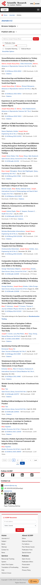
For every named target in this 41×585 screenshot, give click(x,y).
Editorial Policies (27, 541)
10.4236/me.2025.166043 (13, 451)
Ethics (24, 538)
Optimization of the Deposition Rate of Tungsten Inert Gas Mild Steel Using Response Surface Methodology (20, 226)
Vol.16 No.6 (16, 449)
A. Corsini (7, 334)
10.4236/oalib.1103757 (12, 394)
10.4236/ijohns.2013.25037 (13, 196)
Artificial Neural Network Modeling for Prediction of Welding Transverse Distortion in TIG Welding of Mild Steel (20, 281)
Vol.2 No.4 (30, 371)
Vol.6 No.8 (17, 336)
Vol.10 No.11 (14, 234)
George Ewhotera (7, 286)
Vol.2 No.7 (13, 173)
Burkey (16, 188)
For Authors (25, 544)
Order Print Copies (7, 564)
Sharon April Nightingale (25, 171)
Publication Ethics (27, 561)
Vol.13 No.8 (23, 289)
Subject (3, 541)
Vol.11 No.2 (13, 134)
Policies (25, 556)
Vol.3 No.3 (22, 351)
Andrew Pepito (9, 211)
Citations (9, 73)
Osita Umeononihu (26, 63)
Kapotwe (6, 426)
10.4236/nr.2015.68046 (12, 339)
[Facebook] (12, 475)
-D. (11, 108)
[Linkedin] (22, 475)
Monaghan (9, 171)
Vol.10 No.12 (14, 251)
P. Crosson (19, 306)
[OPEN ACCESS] (35, 3)
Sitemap (4, 547)
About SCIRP (27, 535)
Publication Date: (9, 43)
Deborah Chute (26, 188)
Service (4, 556)
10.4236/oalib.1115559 (12, 274)
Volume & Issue (6, 573)
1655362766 (8, 491)
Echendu (7, 369)
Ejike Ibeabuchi (33, 156)
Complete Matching (11, 49)
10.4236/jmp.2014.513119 (13, 311)
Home (5, 15)
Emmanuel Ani (8, 349)
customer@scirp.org (10, 485)
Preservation (26, 564)
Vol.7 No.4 (27, 111)
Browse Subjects (9, 26)
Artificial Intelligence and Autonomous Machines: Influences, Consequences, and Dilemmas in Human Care (20, 206)
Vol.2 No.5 (10, 194)
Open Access (26, 559)
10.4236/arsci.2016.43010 (13, 71)
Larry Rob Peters (18, 334)
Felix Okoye (22, 156)
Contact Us (4, 549)
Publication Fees (27, 549)
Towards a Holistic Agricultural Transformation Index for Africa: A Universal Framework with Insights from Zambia (19, 441)
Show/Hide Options (8, 51)
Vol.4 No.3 (27, 66)
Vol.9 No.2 (27, 88)
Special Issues (26, 552)
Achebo (20, 131)
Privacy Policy (26, 570)
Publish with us (8, 32)
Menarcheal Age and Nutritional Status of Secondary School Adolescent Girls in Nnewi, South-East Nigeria (19, 80)
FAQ (2, 570)
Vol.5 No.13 (22, 309)
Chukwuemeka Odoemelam (10, 249)
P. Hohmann (7, 306)
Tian (5, 389)
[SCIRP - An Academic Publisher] (13, 3)
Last (35, 460)
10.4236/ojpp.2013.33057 (13, 354)
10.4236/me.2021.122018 (13, 431)
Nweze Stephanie (7, 131)
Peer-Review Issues (28, 547)
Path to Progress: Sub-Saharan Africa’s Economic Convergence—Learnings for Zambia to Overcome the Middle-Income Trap (20, 421)
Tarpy (28, 334)
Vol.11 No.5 (23, 158)
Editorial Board (26, 49)
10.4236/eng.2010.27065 (13, 176)
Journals (12, 15)
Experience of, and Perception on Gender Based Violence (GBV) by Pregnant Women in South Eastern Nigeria (20, 103)
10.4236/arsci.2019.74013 (13, 116)
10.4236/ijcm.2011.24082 (13, 376)
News (3, 552)
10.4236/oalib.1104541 (12, 412)
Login (4, 10)
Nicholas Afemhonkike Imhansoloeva (13, 231)
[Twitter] (2, 475)
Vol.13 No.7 (23, 271)
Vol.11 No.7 (9, 214)
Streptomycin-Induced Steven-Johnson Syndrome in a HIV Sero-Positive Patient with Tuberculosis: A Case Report (18, 363)
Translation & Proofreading (9, 567)
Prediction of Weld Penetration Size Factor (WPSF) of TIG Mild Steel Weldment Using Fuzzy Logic (20, 126)
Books (3, 544)
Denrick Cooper (6, 188)
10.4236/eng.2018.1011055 (13, 236)
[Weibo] (31, 475)
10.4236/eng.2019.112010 (13, 136)
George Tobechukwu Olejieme (11, 269)
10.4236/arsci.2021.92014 (13, 93)
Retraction (25, 567)
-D (11, 86)
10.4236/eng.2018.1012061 (13, 254)
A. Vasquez (21, 211)
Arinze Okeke (8, 156)
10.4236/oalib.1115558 (12, 291)
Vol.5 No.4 (23, 391)
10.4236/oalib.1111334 (12, 161)
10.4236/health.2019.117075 (14, 216)
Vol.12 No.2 (16, 429)
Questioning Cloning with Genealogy (15, 346)
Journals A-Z (5, 538)
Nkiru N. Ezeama (18, 369)
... (26, 460)
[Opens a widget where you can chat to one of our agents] (33, 581)
